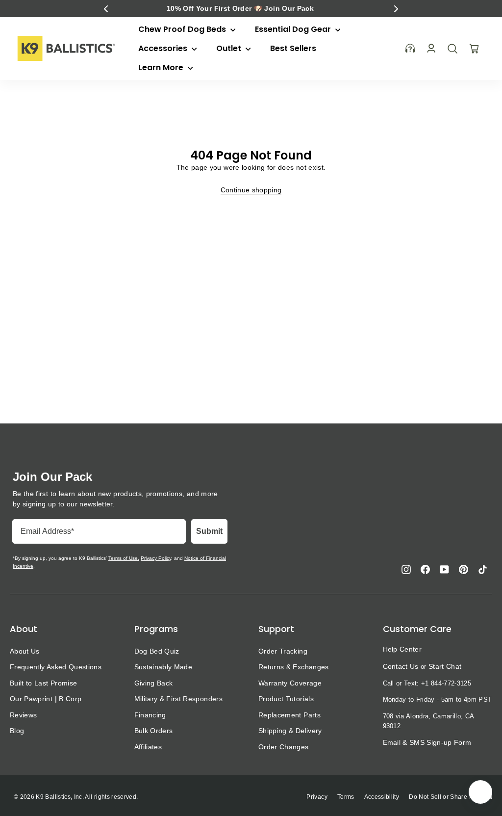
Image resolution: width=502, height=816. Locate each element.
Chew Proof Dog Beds (183, 29)
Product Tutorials (286, 699)
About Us (25, 651)
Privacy (316, 796)
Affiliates (148, 747)
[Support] (410, 48)
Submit (209, 531)
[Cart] (474, 48)
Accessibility (382, 796)
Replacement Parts (289, 715)
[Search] (452, 48)
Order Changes (283, 747)
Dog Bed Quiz (156, 651)
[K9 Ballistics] (66, 48)
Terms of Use (123, 558)
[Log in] (431, 48)
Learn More (161, 67)
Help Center (402, 649)
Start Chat (444, 666)
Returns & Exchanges (293, 667)
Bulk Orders (153, 731)
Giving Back (153, 683)
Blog (17, 731)
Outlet (229, 48)
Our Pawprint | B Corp (45, 699)
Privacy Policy (156, 558)
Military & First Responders (178, 699)
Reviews (23, 715)
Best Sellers (293, 48)
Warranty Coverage (290, 683)
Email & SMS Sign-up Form (427, 742)
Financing (150, 715)
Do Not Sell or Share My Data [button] (450, 796)
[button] (106, 8)
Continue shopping (251, 190)
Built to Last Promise (43, 683)
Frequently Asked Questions (55, 667)
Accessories (163, 48)
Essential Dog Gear (294, 29)
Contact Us (401, 666)
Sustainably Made (163, 667)
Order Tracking (282, 651)
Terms (345, 796)
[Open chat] (480, 792)
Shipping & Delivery (290, 731)
